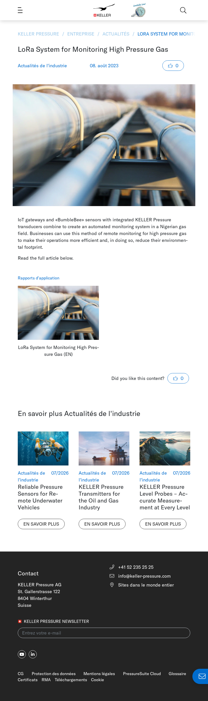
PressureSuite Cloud (142, 673)
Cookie (97, 679)
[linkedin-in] (33, 654)
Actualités (116, 34)
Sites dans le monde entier (145, 585)
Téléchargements (71, 679)
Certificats (28, 679)
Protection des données (54, 673)
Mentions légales (99, 673)
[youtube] (22, 654)
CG (21, 673)
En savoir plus (41, 524)
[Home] (104, 10)
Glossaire (177, 673)
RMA (46, 679)
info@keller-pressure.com (144, 576)
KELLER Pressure (39, 34)
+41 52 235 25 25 (135, 567)
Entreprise (81, 34)
